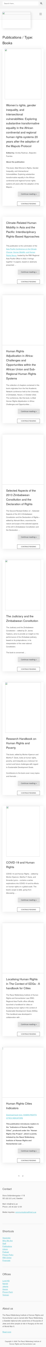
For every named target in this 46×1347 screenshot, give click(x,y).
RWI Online (6, 1257)
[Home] (16, 19)
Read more (6, 1332)
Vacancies (6, 1237)
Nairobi (5, 1283)
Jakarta (5, 1286)
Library (5, 1249)
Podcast (5, 1252)
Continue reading (28, 204)
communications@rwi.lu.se (25, 1212)
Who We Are (7, 1240)
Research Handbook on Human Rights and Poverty (21, 743)
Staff (4, 1243)
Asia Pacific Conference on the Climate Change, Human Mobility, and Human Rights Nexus (21, 252)
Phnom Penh (7, 1292)
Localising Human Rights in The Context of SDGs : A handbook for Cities (23, 983)
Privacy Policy (7, 1254)
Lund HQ (5, 1280)
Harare (5, 1289)
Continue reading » (30, 195)
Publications (7, 1246)
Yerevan (5, 1294)
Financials (6, 1260)
